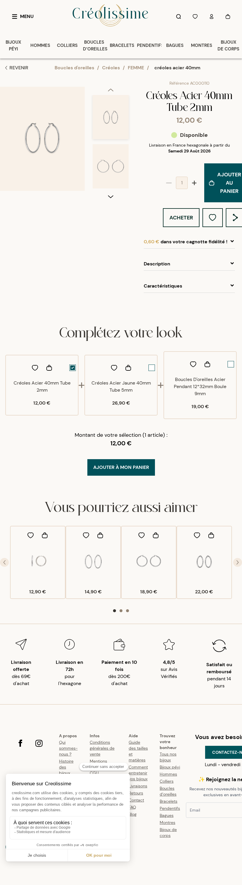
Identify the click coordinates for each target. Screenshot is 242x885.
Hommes (168, 774)
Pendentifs (170, 808)
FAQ (132, 807)
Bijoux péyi (170, 767)
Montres (167, 822)
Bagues (167, 815)
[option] (111, 119)
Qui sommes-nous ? (68, 748)
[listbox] (111, 144)
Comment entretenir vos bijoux (138, 772)
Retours (136, 793)
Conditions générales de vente (102, 748)
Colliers (167, 781)
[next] (111, 196)
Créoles (111, 68)
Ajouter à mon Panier (121, 467)
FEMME (136, 68)
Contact (136, 800)
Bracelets (168, 801)
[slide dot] (114, 610)
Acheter (181, 217)
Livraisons (138, 786)
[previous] (111, 91)
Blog (133, 814)
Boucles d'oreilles (74, 68)
